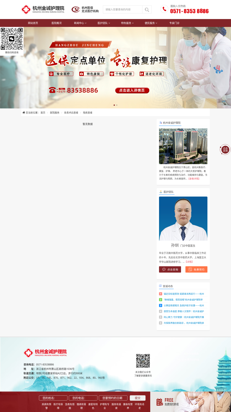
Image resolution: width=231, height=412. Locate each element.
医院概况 (57, 23)
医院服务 (54, 112)
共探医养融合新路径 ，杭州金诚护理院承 (184, 322)
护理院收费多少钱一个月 (44, 382)
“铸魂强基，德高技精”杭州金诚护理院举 (183, 299)
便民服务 (150, 23)
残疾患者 (87, 112)
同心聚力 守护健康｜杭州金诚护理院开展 (184, 317)
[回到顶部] (225, 406)
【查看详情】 (194, 178)
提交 (137, 398)
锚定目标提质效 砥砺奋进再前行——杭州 (184, 293)
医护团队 (103, 23)
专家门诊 (174, 23)
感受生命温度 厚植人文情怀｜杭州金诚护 (184, 311)
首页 (43, 112)
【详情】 (189, 261)
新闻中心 (79, 23)
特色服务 (126, 23)
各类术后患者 (71, 112)
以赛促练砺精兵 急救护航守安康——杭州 (184, 305)
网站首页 (33, 23)
